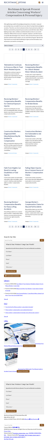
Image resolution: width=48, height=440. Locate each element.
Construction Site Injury (12, 153)
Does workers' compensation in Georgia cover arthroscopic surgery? (22, 312)
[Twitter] (14, 427)
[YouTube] (16, 427)
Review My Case (11, 271)
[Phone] (39, 2)
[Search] (42, 240)
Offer (6, 321)
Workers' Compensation (12, 84)
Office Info (26, 419)
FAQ (5, 304)
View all (6, 299)
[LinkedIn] (15, 427)
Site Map (6, 439)
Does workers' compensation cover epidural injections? (19, 310)
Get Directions (34, 419)
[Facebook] (12, 427)
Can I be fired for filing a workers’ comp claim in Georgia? (19, 307)
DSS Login (10, 439)
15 (35, 49)
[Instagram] (17, 427)
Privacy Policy (7, 431)
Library (7, 281)
